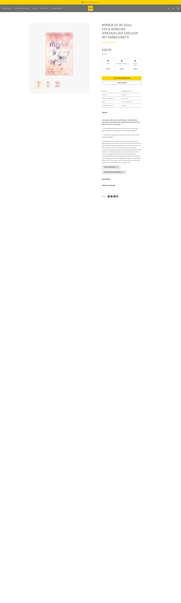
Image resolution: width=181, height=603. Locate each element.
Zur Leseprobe (109, 167)
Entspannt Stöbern (92, 5)
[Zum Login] (173, 8)
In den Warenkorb (123, 78)
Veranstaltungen (56, 8)
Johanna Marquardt (109, 42)
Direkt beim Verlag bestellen (92, 2)
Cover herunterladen (112, 172)
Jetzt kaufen (122, 83)
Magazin (35, 8)
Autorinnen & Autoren (22, 8)
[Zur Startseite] (90, 8)
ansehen (124, 105)
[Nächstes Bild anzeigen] (82, 58)
